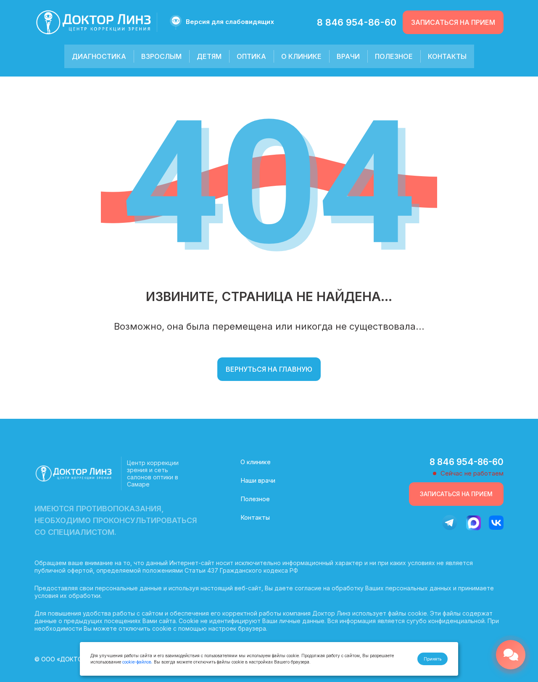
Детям (209, 56)
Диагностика (99, 56)
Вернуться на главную (269, 369)
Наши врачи (257, 480)
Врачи (348, 56)
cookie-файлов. (137, 661)
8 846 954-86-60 (356, 22)
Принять (432, 658)
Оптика (251, 56)
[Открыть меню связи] (510, 654)
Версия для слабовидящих (230, 22)
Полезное (394, 56)
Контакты (447, 56)
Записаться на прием (453, 22)
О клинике (301, 56)
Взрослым (161, 56)
